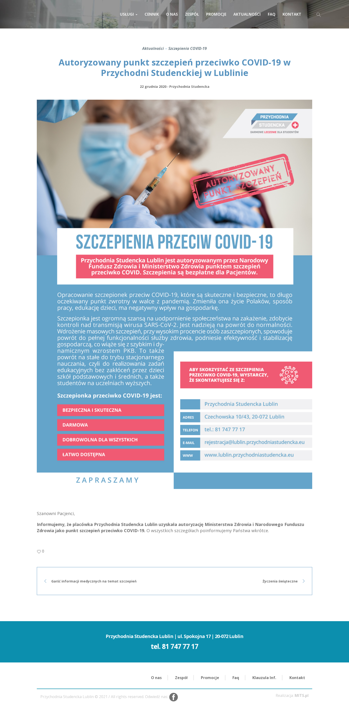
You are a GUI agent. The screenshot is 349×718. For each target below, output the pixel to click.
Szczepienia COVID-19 (187, 48)
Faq (235, 677)
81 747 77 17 (180, 646)
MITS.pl (302, 695)
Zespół (181, 677)
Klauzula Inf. (264, 677)
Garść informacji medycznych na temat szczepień (94, 581)
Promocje (210, 677)
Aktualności (153, 48)
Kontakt (297, 677)
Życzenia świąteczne (280, 581)
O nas (156, 677)
